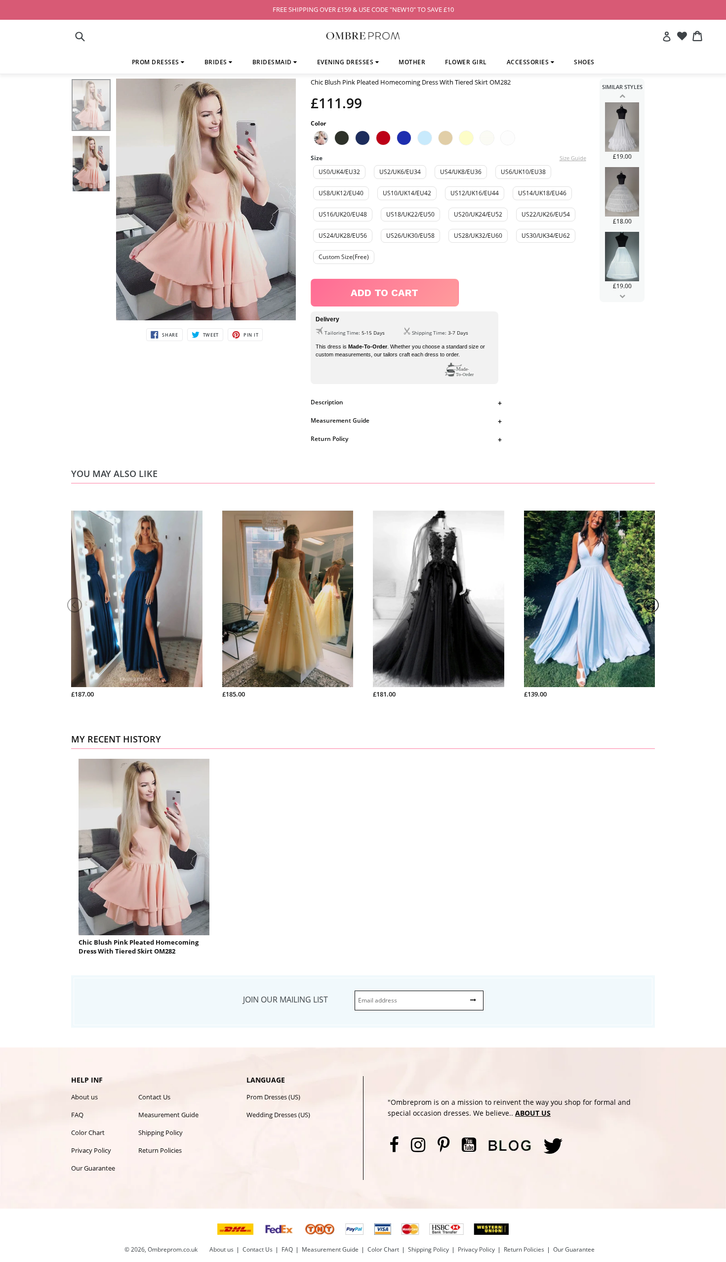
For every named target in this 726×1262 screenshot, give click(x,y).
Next (622, 296)
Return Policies (160, 1150)
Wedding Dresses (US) (278, 1114)
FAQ (77, 1114)
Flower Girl (466, 62)
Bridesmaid (273, 62)
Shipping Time (428, 332)
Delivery (327, 319)
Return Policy (329, 439)
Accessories (529, 62)
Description (327, 402)
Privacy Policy (91, 1150)
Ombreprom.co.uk (173, 1249)
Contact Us (154, 1096)
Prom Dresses (156, 62)
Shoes (584, 62)
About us (84, 1096)
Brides (216, 62)
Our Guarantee (93, 1168)
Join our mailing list (285, 999)
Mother (412, 62)
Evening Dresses (346, 62)
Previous (622, 96)
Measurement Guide (340, 420)
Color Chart (88, 1132)
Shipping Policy (160, 1132)
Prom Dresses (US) (273, 1096)
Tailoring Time (341, 332)
